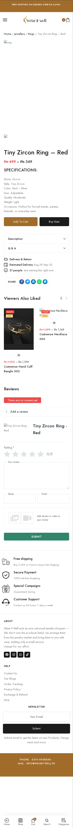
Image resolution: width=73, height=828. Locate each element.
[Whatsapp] (20, 655)
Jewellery (19, 34)
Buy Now (54, 222)
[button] (61, 298)
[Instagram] (14, 655)
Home (7, 34)
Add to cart (20, 222)
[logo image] (35, 19)
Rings (31, 34)
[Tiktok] (27, 655)
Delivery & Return (21, 259)
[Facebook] (7, 655)
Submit (36, 728)
